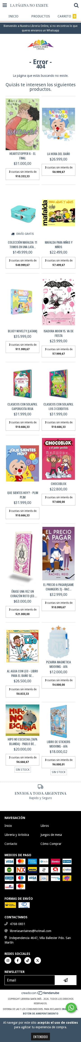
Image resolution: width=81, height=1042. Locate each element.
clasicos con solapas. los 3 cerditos (58, 406)
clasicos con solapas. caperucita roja (22, 406)
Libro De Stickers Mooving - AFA (58, 743)
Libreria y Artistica (16, 835)
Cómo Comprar (50, 844)
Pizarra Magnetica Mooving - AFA (58, 664)
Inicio (8, 826)
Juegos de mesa (51, 835)
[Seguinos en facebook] (17, 960)
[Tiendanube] (40, 994)
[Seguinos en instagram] (7, 960)
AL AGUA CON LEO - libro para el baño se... (22, 673)
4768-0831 (17, 924)
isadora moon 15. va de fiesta (59, 333)
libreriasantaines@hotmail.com (30, 931)
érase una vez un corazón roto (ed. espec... (22, 593)
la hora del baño (58, 154)
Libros (44, 826)
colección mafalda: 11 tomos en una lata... (22, 244)
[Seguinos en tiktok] (27, 960)
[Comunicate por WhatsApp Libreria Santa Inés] (71, 1008)
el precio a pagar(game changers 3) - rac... (58, 586)
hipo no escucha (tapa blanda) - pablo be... (22, 741)
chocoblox (58, 483)
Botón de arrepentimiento (40, 1013)
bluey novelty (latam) (22, 331)
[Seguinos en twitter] (37, 960)
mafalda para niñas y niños (58, 244)
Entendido (40, 1036)
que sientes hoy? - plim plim (22, 494)
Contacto (10, 844)
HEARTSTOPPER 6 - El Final (22, 155)
